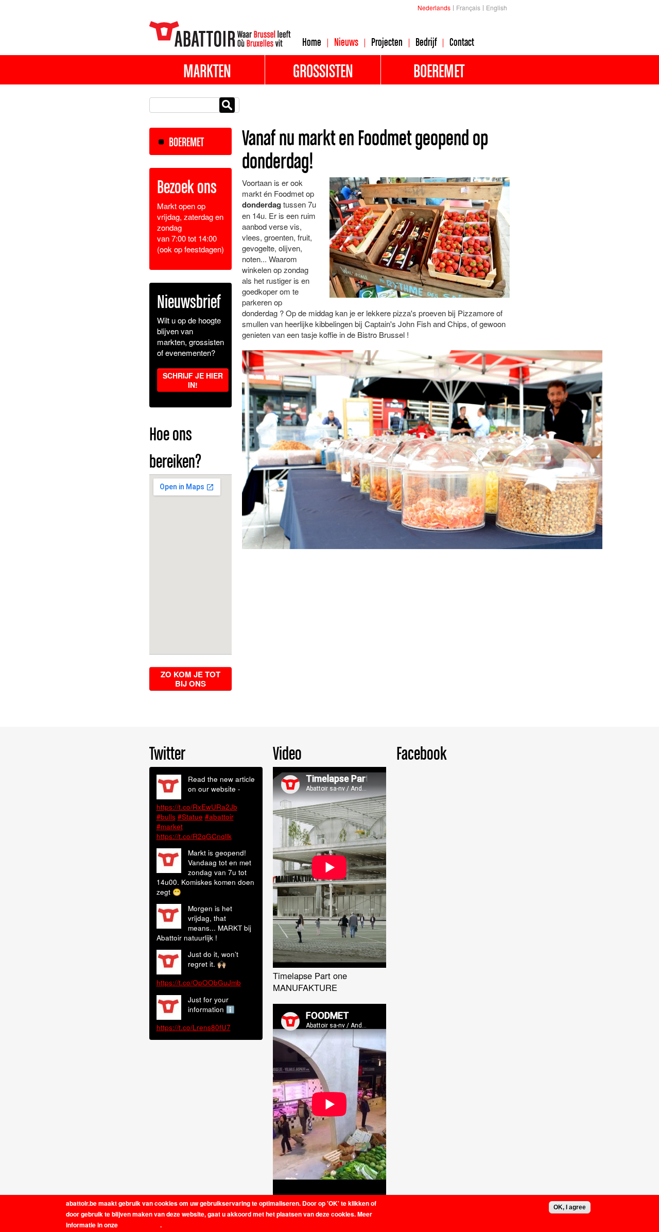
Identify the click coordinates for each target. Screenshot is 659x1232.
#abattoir (219, 817)
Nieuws (346, 41)
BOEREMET (186, 141)
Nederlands (434, 7)
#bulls (166, 817)
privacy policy (139, 1224)
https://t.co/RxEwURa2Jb (197, 807)
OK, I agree (569, 1207)
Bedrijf (426, 41)
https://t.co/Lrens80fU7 (194, 1027)
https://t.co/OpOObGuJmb (199, 982)
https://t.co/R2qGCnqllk (194, 836)
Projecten (387, 41)
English (496, 7)
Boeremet (438, 70)
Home (311, 41)
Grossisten (323, 70)
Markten (207, 70)
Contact (461, 41)
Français (468, 7)
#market (170, 826)
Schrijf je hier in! (193, 380)
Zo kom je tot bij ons (190, 679)
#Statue (190, 817)
